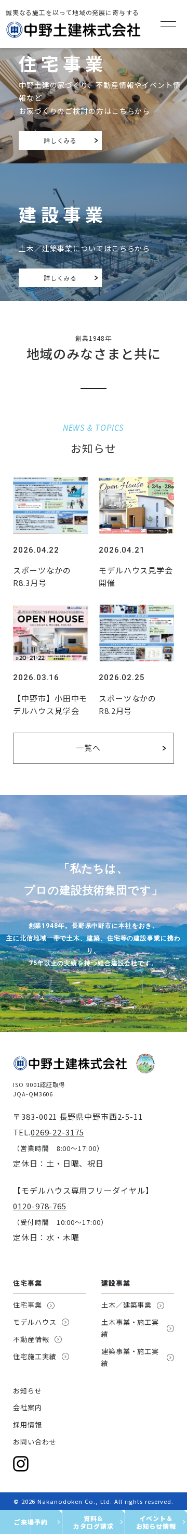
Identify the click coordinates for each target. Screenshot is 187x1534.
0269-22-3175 (57, 1132)
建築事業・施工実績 (130, 1357)
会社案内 (27, 1407)
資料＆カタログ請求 (93, 1522)
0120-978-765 (39, 1205)
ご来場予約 (31, 1521)
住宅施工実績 (34, 1356)
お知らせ (27, 1391)
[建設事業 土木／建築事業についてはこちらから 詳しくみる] (93, 170)
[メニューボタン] (168, 24)
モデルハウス (34, 1322)
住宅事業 (27, 1305)
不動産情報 (31, 1339)
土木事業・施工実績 (130, 1328)
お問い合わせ (34, 1442)
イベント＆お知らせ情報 (156, 1522)
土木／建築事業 (126, 1305)
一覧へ (88, 747)
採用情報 (27, 1424)
